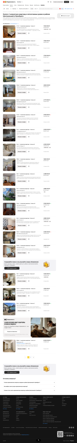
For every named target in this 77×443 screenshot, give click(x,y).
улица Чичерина (19, 42)
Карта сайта (55, 427)
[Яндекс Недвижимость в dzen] (71, 427)
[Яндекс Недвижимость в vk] (69, 427)
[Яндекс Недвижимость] (9, 2)
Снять (30, 413)
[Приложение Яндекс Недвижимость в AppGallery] (71, 435)
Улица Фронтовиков (6, 405)
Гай (62, 402)
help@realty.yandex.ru (25, 434)
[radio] (30, 357)
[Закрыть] (73, 8)
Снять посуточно (32, 415)
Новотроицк (64, 403)
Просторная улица (6, 398)
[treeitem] (6, 5)
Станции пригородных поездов (48, 405)
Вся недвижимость (6, 427)
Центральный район (33, 407)
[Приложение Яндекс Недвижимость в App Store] (67, 435)
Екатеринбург (18, 403)
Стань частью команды (20, 427)
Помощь (50, 427)
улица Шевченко (20, 247)
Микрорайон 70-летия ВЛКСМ (34, 403)
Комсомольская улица (21, 27)
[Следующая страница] (33, 357)
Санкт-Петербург (19, 400)
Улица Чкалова (5, 403)
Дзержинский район (33, 398)
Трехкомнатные (6, 420)
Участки (17, 415)
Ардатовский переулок (21, 305)
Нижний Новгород (19, 407)
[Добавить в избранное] (28, 33)
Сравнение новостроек (47, 402)
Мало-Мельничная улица (21, 233)
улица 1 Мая (19, 160)
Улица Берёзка (5, 402)
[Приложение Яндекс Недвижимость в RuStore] (73, 435)
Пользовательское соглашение (31, 427)
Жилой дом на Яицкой (21, 343)
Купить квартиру (46, 413)
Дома (17, 416)
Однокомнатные (6, 416)
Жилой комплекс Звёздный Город (35, 400)
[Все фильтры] (4, 9)
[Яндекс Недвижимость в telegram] (73, 427)
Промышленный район (33, 405)
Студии (4, 418)
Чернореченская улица (21, 86)
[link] (72, 2)
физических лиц (12, 335)
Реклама (12, 427)
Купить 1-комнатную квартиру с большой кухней (52, 421)
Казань (17, 405)
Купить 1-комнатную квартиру (48, 420)
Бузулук (63, 400)
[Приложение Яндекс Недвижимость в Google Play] (69, 435)
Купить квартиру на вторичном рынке (50, 416)
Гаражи (17, 418)
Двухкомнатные (6, 413)
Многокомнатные (6, 415)
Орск (63, 398)
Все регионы (45, 398)
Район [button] (62, 8)
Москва (17, 398)
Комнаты (17, 420)
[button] (51, 2)
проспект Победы (20, 146)
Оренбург (64, 405)
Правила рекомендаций (42, 427)
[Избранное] (48, 2)
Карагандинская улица (21, 57)
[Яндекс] (72, 440)
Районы (44, 400)
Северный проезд (6, 400)
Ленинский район (32, 402)
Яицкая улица (19, 342)
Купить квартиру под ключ (48, 415)
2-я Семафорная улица (21, 131)
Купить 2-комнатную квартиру (48, 418)
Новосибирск (18, 402)
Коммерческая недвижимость (21, 413)
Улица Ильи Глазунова (7, 407)
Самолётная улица (20, 116)
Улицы (44, 403)
